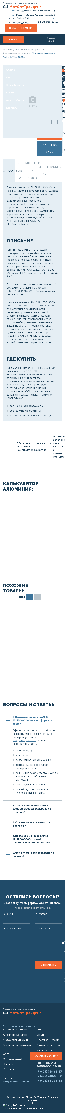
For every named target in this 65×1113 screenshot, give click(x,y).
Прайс (9, 54)
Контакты (12, 108)
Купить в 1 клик (50, 148)
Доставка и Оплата (12, 66)
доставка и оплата (32, 171)
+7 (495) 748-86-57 (49, 1071)
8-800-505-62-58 (48, 1066)
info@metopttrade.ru (24, 740)
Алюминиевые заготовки (17, 1045)
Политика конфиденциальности (19, 1026)
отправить (48, 964)
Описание (9, 170)
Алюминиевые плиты (15, 1034)
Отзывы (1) (56, 170)
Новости (8, 1064)
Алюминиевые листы (15, 1029)
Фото (9, 77)
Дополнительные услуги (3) (21, 171)
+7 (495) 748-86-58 (49, 1076)
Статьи (20, 100)
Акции (9, 100)
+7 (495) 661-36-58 (49, 1080)
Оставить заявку (20, 28)
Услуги (19, 47)
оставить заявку (46, 1056)
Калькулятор (44, 1050)
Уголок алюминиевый (15, 1040)
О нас (9, 47)
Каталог (13, 39)
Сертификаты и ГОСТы (15, 89)
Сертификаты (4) (44, 170)
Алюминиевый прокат (29, 49)
